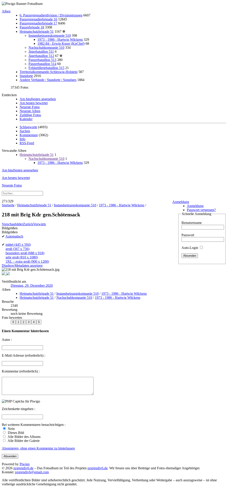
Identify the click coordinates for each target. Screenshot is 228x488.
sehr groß (22, 257)
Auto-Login (190, 248)
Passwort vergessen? (201, 210)
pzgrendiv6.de (23, 468)
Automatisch (14, 236)
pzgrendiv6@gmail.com (32, 472)
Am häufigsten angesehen (38, 99)
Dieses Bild (15, 433)
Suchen (25, 131)
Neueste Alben (30, 111)
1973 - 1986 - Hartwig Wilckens (60, 39)
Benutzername (191, 223)
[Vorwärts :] (8, 274)
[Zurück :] (4, 274)
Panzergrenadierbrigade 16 (38, 19)
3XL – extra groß (27, 261)
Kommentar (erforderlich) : (21, 371)
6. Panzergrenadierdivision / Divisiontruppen (51, 15)
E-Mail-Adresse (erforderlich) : (23, 355)
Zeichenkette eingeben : (18, 409)
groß (17, 249)
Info (22, 139)
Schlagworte (28, 127)
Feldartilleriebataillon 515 (46, 68)
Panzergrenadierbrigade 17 (38, 23)
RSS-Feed (27, 143)
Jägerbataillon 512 (41, 56)
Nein (11, 429)
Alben (6, 11)
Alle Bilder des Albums (24, 437)
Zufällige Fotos (30, 115)
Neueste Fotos (30, 107)
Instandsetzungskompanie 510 (49, 35)
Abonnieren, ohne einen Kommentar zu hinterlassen (38, 448)
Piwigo (25, 464)
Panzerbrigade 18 (32, 27)
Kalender (26, 119)
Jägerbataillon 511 (41, 51)
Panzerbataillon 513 (42, 60)
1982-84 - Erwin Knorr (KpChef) (61, 43)
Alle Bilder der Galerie (23, 441)
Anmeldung (180, 202)
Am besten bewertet (34, 103)
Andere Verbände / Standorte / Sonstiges (48, 80)
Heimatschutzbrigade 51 (37, 31)
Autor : (7, 340)
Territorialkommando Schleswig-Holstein (48, 72)
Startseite (8, 205)
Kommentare (29, 135)
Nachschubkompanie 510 (46, 47)
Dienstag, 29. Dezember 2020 (32, 285)
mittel (18, 244)
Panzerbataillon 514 (42, 64)
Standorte (26, 76)
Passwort (187, 235)
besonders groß (25, 253)
